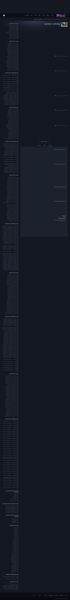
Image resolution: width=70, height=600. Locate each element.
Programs (63, 19)
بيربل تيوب (43, 15)
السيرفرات (38, 145)
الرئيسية (52, 15)
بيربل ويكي (48, 15)
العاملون (49, 145)
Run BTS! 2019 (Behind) (46, 19)
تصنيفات (39, 15)
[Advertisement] (41, 6)
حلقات (35, 15)
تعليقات (44, 145)
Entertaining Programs (58, 19)
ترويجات (32, 15)
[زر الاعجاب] (59, 25)
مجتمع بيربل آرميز (27, 15)
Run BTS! (52, 19)
